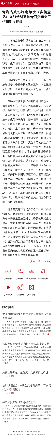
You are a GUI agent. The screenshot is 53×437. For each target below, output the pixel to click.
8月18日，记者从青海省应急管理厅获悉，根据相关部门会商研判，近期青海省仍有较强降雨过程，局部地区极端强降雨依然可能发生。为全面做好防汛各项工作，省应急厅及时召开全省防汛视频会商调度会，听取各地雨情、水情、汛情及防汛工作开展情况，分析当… (26, 412)
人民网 (16, 4)
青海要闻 (36, 4)
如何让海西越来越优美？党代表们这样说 (25, 372)
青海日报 (39, 32)
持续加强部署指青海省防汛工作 (20, 402)
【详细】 (46, 334)
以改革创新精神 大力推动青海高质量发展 (25, 343)
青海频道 (25, 4)
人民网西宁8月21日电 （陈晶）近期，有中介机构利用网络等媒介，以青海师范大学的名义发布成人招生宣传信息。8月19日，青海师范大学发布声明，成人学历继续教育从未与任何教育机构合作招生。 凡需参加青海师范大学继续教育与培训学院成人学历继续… (26, 328)
